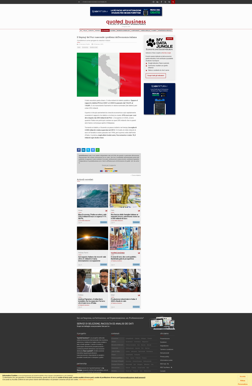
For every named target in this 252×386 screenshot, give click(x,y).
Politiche (138, 358)
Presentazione (165, 338)
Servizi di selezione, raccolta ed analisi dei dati (105, 323)
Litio (152, 364)
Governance (129, 341)
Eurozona (128, 361)
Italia (85, 30)
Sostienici (163, 342)
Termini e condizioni (166, 349)
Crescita (137, 338)
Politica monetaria (131, 345)
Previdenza (149, 351)
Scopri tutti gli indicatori (155, 75)
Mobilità (114, 371)
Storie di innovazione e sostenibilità (95, 2)
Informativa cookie (166, 360)
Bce (138, 345)
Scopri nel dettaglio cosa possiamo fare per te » (93, 326)
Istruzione (134, 351)
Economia (105, 30)
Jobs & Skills (145, 30)
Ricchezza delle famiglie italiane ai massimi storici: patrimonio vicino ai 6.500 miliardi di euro (125, 217)
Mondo (97, 30)
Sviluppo (143, 338)
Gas (134, 364)
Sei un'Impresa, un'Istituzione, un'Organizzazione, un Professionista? (110, 318)
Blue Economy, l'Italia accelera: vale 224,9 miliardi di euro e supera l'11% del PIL (92, 217)
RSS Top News (165, 367)
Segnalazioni (164, 346)
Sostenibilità (129, 354)
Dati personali (164, 353)
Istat (113, 295)
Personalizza (242, 384)
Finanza (144, 358)
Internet (128, 367)
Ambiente (137, 354)
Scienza (134, 367)
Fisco (127, 358)
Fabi (112, 210)
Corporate (135, 30)
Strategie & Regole (165, 30)
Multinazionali (130, 348)
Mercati (149, 345)
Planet (154, 30)
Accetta (243, 376)
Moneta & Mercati (123, 30)
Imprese (137, 348)
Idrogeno (140, 364)
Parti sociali (141, 351)
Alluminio (146, 364)
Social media (141, 367)
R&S (148, 367)
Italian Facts (83, 253)
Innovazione (115, 367)
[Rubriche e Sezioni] (79, 2)
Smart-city (128, 371)
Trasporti (135, 371)
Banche (143, 345)
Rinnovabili (129, 364)
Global (112, 30)
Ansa (80, 210)
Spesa (132, 358)
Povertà (150, 338)
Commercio (137, 341)
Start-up (147, 348)
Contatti (162, 371)
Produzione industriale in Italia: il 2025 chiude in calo (124, 300)
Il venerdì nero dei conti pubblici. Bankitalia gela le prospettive (123, 258)
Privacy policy (164, 356)
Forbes (80, 295)
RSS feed (163, 364)
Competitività (129, 338)
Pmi (142, 348)
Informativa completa (86, 379)
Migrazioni (145, 341)
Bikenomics (147, 371)
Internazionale (147, 361)
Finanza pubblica (117, 358)
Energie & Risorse (117, 364)
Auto (141, 371)
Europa (91, 30)
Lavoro (128, 351)
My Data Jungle (166, 53)
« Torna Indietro (136, 175)
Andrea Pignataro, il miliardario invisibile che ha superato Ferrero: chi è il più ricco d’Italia (91, 301)
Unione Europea (137, 361)
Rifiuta (242, 380)
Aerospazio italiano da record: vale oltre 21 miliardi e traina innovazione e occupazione (92, 259)
